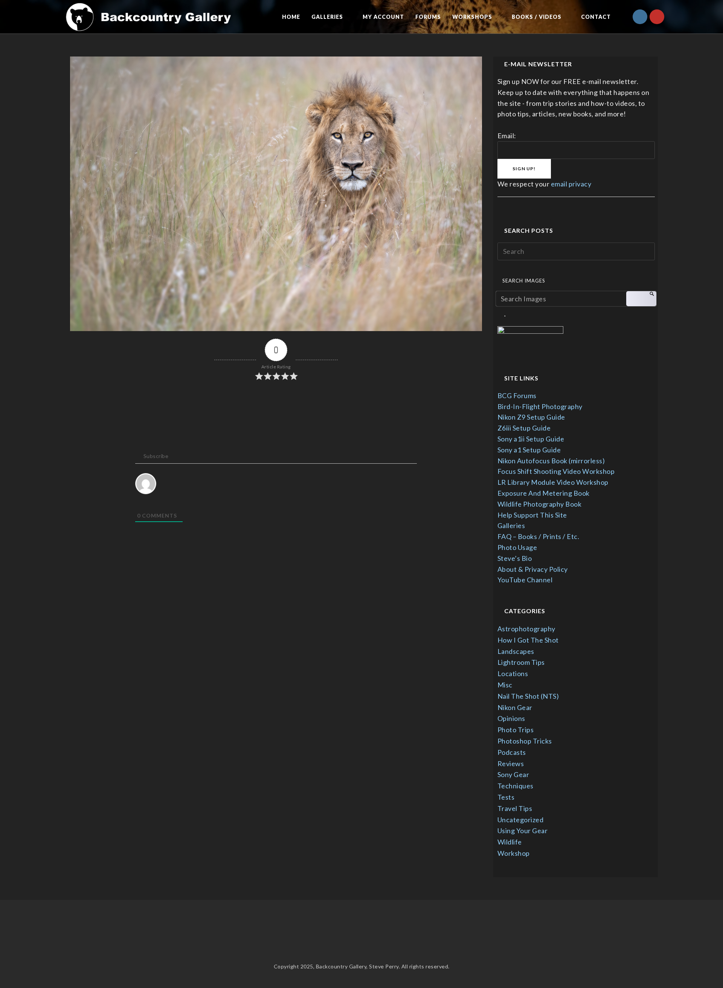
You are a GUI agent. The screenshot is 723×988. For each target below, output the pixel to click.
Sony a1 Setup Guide (529, 450)
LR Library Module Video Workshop (553, 482)
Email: (506, 135)
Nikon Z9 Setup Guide (531, 417)
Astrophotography (526, 629)
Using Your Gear (522, 830)
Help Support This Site (532, 515)
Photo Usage (517, 547)
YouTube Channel (525, 580)
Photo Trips (515, 729)
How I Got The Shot (528, 640)
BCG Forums (517, 395)
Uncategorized (520, 819)
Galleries (511, 525)
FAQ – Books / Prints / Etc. (538, 536)
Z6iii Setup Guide (524, 428)
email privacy (571, 184)
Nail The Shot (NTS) (528, 696)
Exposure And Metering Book (543, 493)
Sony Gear (513, 774)
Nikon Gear (514, 707)
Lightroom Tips (521, 662)
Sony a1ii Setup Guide (530, 439)
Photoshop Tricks (524, 741)
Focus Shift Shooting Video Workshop (556, 471)
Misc (505, 685)
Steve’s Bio (514, 558)
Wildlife (509, 842)
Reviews (510, 763)
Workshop (513, 853)
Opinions (511, 718)
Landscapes (515, 651)
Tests (506, 797)
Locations (512, 673)
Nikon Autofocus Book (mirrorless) (551, 461)
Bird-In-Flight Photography (540, 406)
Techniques (515, 786)
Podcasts (511, 752)
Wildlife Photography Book (539, 504)
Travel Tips (514, 808)
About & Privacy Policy (532, 569)
